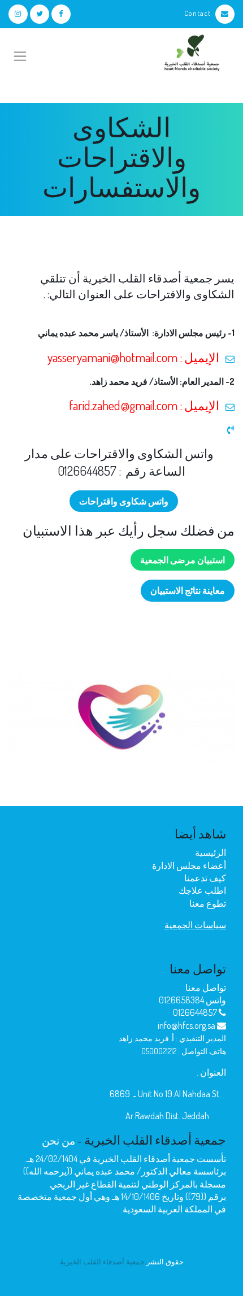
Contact (197, 13)
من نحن (58, 1140)
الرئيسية (210, 852)
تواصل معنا (205, 987)
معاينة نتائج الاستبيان (187, 590)
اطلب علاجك (202, 890)
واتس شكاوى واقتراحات (123, 501)
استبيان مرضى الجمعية (182, 560)
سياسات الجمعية (195, 924)
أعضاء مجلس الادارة (189, 865)
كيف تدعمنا (205, 878)
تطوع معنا (207, 903)
